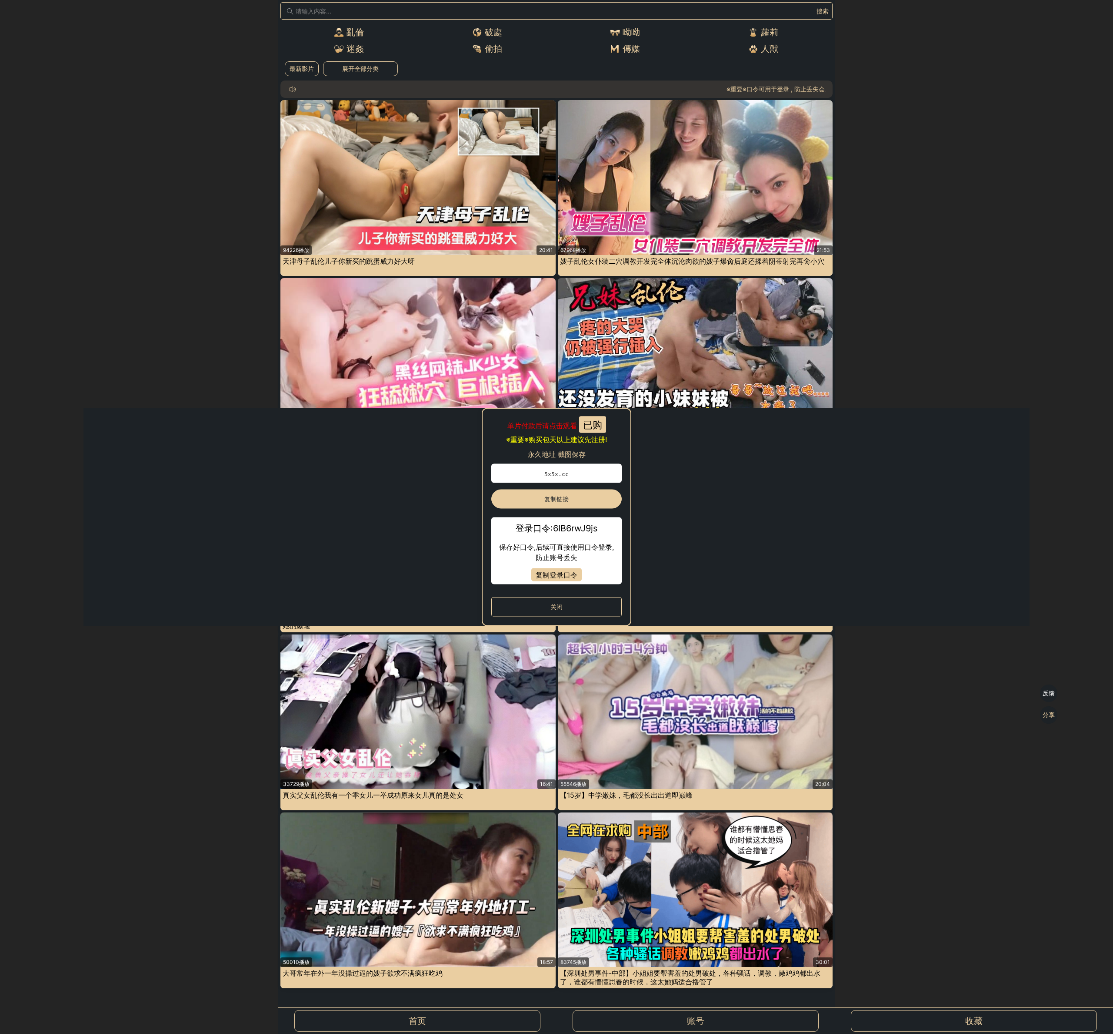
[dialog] (556, 517)
